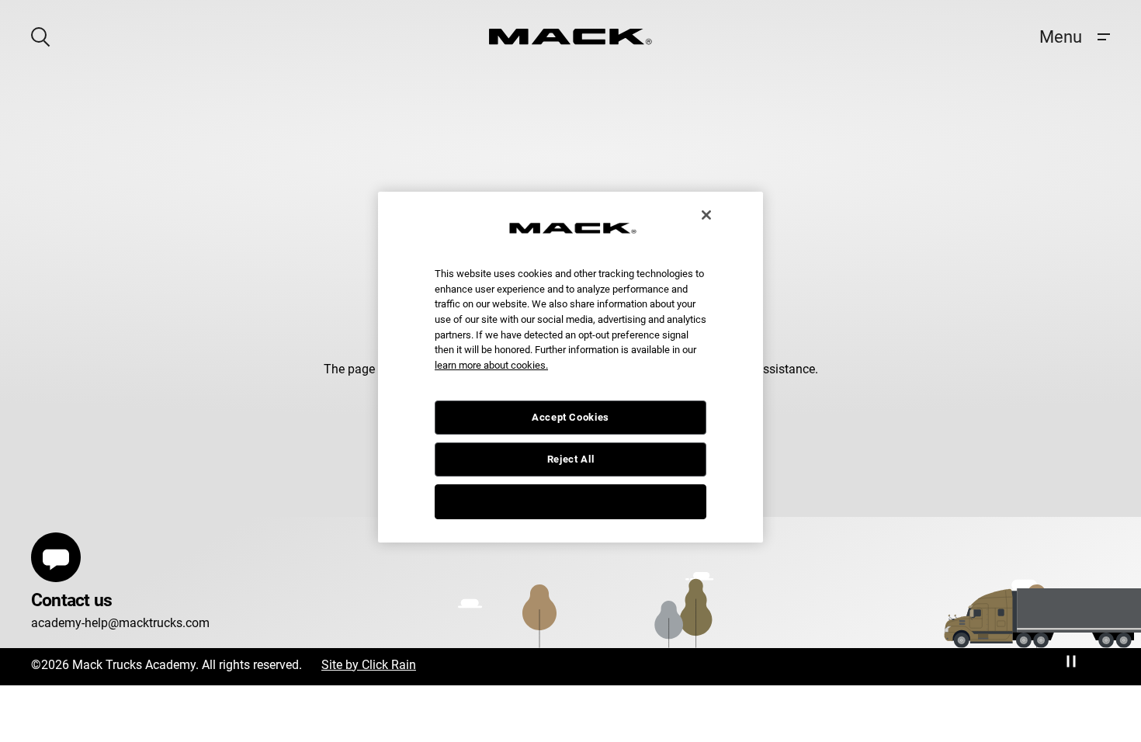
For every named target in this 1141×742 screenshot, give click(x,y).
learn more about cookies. (491, 365)
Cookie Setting (570, 501)
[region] (570, 367)
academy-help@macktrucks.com (120, 622)
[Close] (706, 215)
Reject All (571, 459)
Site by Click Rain (368, 664)
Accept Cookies (570, 417)
